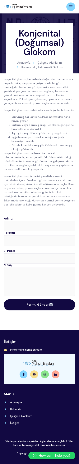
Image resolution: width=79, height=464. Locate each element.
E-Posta (10, 250)
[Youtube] (34, 374)
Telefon (9, 232)
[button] (51, 455)
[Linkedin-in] (56, 374)
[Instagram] (45, 374)
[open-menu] (70, 6)
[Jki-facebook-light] (24, 374)
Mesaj (8, 265)
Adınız (8, 218)
